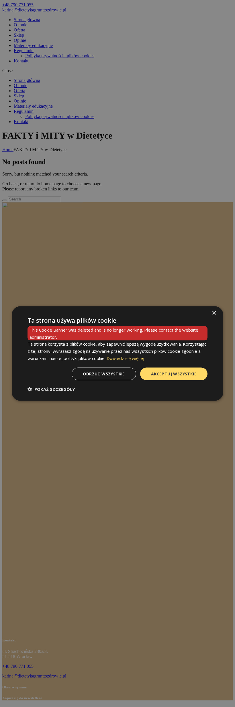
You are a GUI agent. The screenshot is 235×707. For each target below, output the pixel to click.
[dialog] (117, 353)
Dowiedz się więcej (125, 358)
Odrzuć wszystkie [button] (104, 373)
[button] (51, 389)
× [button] (214, 313)
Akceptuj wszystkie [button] (174, 373)
